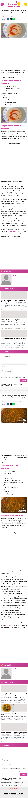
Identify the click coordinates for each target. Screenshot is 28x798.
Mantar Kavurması (6, 732)
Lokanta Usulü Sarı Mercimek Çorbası (6, 301)
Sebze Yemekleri (10, 397)
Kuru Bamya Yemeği (15, 231)
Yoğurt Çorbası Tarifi (20, 300)
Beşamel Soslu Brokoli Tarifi (20, 694)
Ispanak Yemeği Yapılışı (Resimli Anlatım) (20, 733)
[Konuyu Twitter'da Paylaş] (11, 19)
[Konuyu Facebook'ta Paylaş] (8, 19)
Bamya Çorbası (5, 319)
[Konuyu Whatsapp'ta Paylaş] (13, 19)
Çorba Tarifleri (10, 12)
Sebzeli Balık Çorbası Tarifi (7, 339)
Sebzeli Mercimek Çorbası (19, 320)
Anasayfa (4, 12)
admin (14, 275)
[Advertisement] (14, 54)
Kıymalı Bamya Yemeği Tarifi (7, 713)
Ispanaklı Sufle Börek (20, 713)
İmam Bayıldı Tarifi (6, 694)
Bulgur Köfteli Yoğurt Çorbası (20, 339)
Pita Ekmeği (9, 625)
